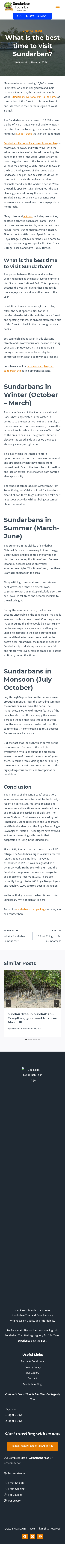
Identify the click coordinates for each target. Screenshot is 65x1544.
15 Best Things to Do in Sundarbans (48, 936)
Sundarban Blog (32, 1384)
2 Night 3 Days (13, 1421)
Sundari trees (24, 133)
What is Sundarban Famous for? (15, 936)
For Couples (15, 1495)
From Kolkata (16, 1483)
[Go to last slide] (8, 1003)
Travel (38, 31)
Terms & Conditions (32, 1361)
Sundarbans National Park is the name (34, 97)
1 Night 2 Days (13, 1415)
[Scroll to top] (58, 1534)
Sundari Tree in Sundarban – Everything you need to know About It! (32, 1018)
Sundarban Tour (39, 1458)
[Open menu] (57, 6)
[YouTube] (40, 1536)
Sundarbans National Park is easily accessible (30, 143)
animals (27, 216)
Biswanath (23, 62)
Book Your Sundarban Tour (32, 1446)
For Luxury (14, 1500)
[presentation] (32, 989)
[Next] (56, 1003)
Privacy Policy (32, 1367)
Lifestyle (28, 31)
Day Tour (10, 1409)
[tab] (26, 1039)
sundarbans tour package (31, 909)
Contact (32, 1378)
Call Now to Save (32, 16)
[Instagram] (32, 1536)
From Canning (16, 1489)
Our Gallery (32, 1372)
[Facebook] (25, 1536)
